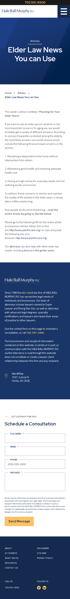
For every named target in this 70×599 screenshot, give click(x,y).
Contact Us (11, 568)
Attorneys (11, 553)
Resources (11, 563)
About (8, 548)
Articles (22, 93)
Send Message (19, 521)
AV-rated (27, 293)
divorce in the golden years (39, 250)
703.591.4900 (35, 3)
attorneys (15, 246)
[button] (64, 11)
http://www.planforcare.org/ (25, 230)
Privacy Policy (45, 558)
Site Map (41, 553)
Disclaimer (43, 548)
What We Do (11, 558)
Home (8, 93)
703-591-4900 (35, 333)
